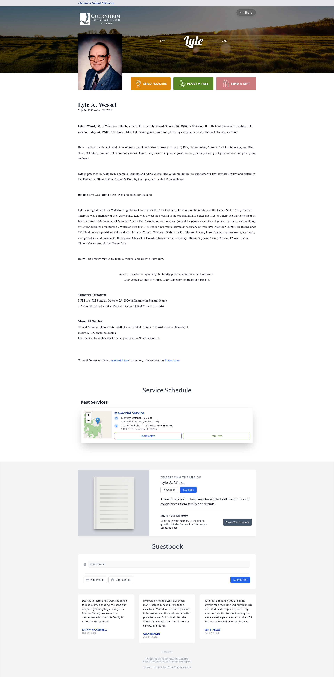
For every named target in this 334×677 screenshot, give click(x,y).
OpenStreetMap (170, 667)
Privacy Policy (157, 661)
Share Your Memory (237, 522)
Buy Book (188, 489)
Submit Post (240, 579)
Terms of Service (176, 661)
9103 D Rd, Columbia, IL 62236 (139, 429)
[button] (98, 421)
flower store (172, 360)
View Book (169, 489)
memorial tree (120, 360)
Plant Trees (216, 435)
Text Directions (148, 435)
